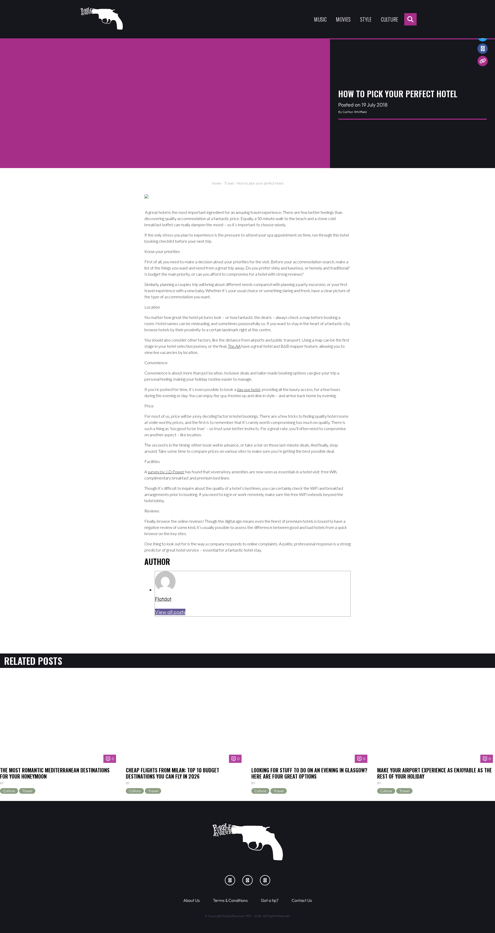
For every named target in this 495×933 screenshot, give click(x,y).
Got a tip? (269, 900)
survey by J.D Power (166, 471)
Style (366, 19)
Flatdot (163, 599)
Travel (229, 183)
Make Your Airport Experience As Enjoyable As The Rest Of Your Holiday (434, 773)
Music (320, 19)
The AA (234, 346)
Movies (343, 19)
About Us (191, 900)
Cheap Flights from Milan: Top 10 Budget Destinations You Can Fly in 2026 (172, 773)
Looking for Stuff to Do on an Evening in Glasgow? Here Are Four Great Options (309, 773)
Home (216, 183)
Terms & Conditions (230, 900)
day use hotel (248, 389)
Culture (389, 19)
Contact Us (302, 900)
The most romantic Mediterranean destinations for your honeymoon (55, 773)
